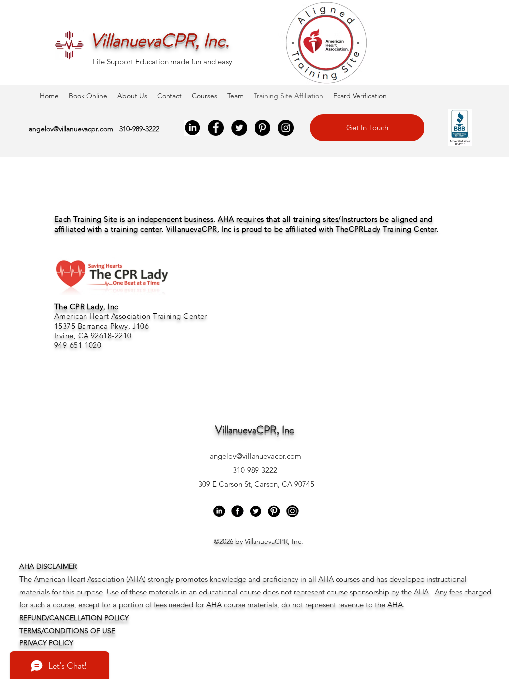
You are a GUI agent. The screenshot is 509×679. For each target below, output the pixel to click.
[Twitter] (239, 128)
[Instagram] (286, 128)
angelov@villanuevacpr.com (71, 128)
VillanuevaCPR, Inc (254, 430)
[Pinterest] (262, 128)
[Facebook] (216, 128)
